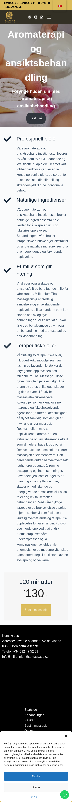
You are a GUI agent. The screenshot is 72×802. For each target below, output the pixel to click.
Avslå (36, 787)
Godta (36, 776)
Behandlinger (34, 715)
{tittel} (34, 796)
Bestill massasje (36, 610)
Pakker (29, 720)
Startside (30, 709)
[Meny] (49, 17)
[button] (66, 736)
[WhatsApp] (41, 17)
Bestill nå (36, 118)
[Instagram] (35, 17)
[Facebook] (29, 17)
